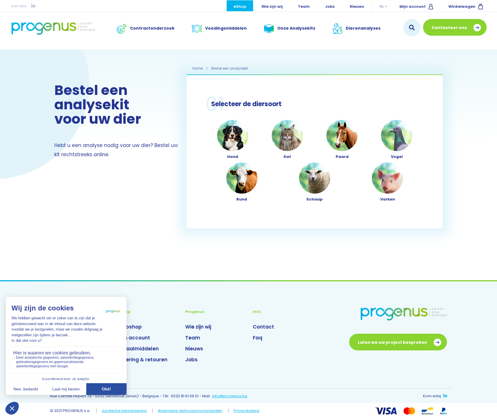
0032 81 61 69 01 (184, 396)
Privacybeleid (246, 410)
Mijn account (412, 6)
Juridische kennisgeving (124, 410)
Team (304, 6)
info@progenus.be (229, 396)
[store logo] (53, 28)
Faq (257, 337)
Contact (263, 326)
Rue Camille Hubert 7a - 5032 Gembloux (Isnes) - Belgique (104, 396)
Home (198, 68)
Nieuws (357, 6)
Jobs (329, 6)
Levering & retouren (142, 359)
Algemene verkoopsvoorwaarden (190, 410)
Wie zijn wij (272, 6)
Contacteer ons (450, 27)
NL (381, 6)
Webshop (130, 326)
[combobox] (411, 27)
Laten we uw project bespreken (393, 342)
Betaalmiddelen (138, 348)
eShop (240, 6)
